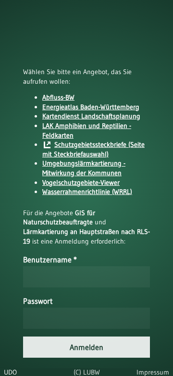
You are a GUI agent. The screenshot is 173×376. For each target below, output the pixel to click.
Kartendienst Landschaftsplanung (91, 116)
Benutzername (50, 259)
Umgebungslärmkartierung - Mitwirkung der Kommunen (83, 168)
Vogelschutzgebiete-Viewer (81, 182)
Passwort (38, 301)
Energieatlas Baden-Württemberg (90, 107)
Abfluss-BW (58, 97)
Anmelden (86, 347)
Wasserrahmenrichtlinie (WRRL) (87, 191)
